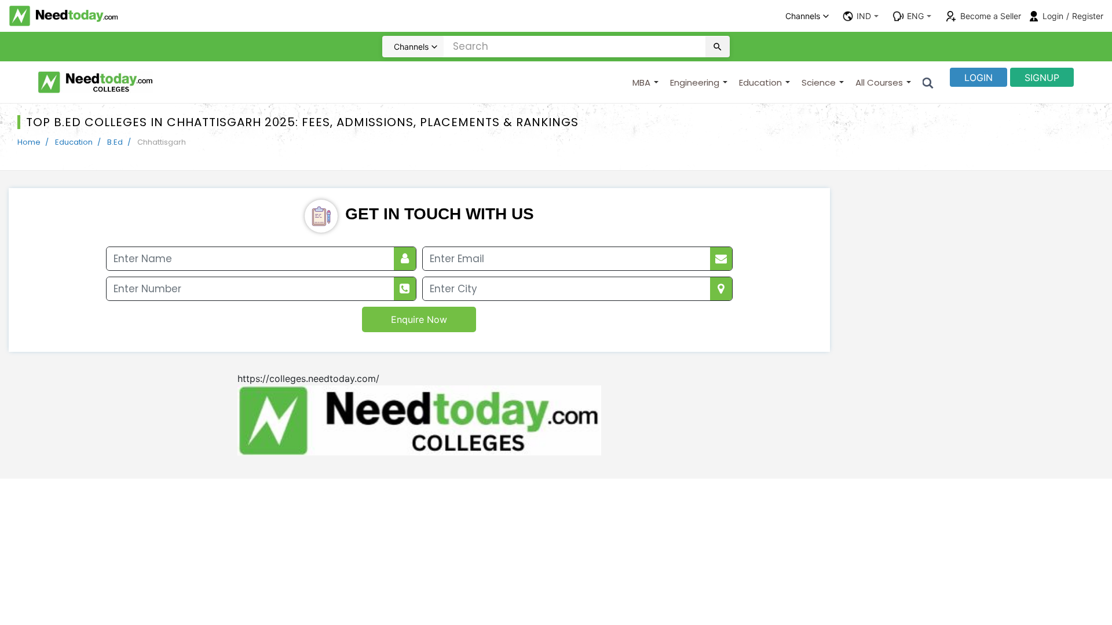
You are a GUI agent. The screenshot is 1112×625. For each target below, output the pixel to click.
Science (819, 82)
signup (1042, 77)
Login (1052, 16)
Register (1087, 16)
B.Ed (115, 142)
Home (29, 142)
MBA (641, 82)
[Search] (928, 82)
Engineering (694, 82)
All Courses (879, 82)
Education (760, 82)
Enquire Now (419, 319)
